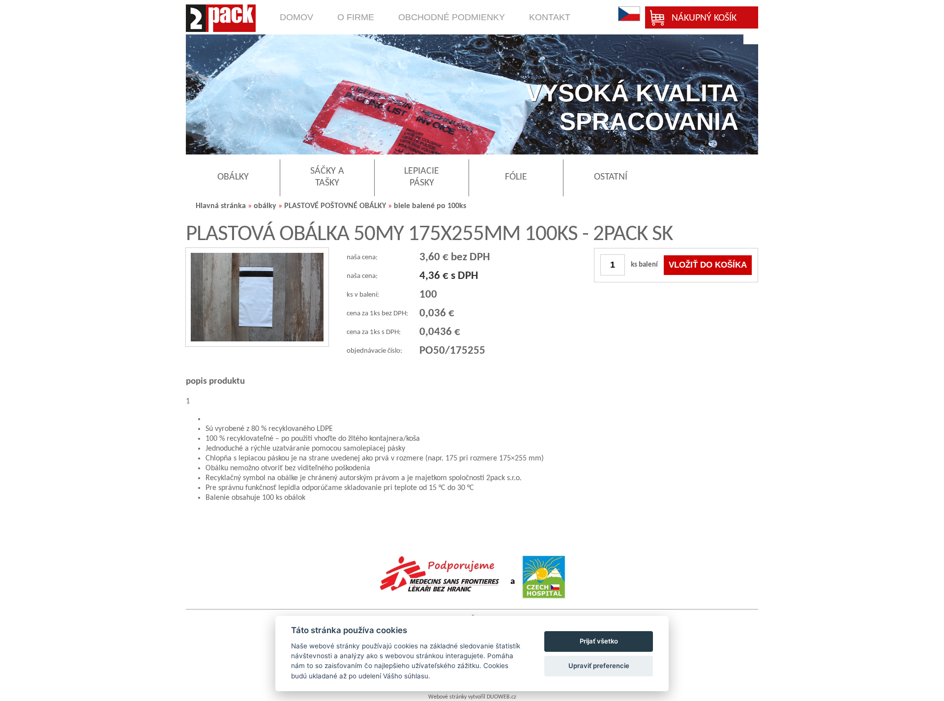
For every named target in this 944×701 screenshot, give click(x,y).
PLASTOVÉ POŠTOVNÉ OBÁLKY (335, 206)
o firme (355, 17)
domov (296, 17)
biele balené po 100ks (430, 206)
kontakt (549, 17)
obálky (265, 206)
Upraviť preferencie (598, 666)
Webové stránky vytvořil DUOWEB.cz (472, 697)
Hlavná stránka (221, 206)
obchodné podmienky (451, 17)
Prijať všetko (599, 641)
